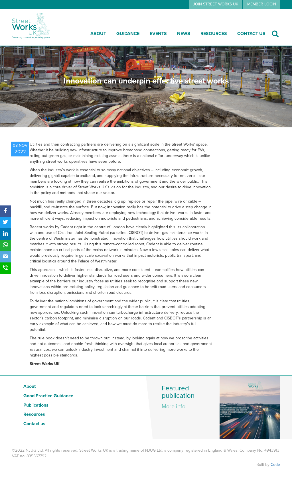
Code (275, 464)
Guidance (127, 33)
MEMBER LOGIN (261, 4)
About (98, 33)
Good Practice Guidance (48, 396)
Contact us (251, 33)
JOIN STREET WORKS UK (215, 4)
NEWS (183, 33)
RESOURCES (213, 33)
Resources (34, 414)
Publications (35, 405)
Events (158, 33)
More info (173, 406)
